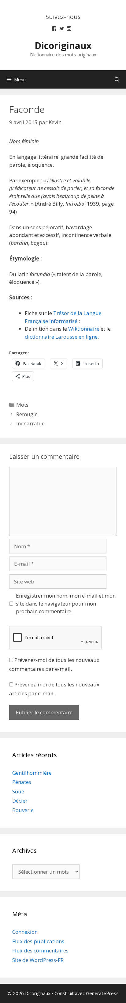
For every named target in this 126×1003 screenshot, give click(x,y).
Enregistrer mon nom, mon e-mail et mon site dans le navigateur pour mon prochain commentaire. (66, 603)
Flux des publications (38, 941)
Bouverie (23, 810)
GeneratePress (102, 993)
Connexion (25, 931)
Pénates (21, 781)
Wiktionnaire (83, 328)
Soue (18, 791)
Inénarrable (30, 423)
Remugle (27, 414)
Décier (20, 800)
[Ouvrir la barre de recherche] (117, 79)
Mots (22, 404)
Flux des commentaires (40, 950)
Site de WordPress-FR (38, 959)
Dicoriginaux (63, 45)
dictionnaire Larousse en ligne (61, 336)
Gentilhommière (32, 772)
